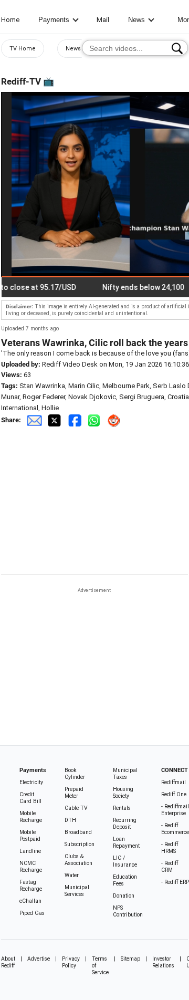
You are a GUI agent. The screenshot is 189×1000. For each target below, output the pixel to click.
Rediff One (173, 794)
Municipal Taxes (125, 773)
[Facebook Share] (75, 420)
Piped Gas (32, 913)
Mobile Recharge (30, 817)
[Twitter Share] (55, 420)
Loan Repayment (126, 842)
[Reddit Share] (115, 420)
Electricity (31, 782)
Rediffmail (173, 782)
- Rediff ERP (175, 882)
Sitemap (130, 958)
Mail (103, 20)
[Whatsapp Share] (96, 420)
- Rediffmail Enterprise (175, 810)
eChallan (30, 901)
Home (10, 20)
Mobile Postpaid (29, 835)
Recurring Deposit (124, 823)
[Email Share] (34, 420)
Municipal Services (77, 891)
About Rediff (8, 962)
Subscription (79, 844)
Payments (53, 20)
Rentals (122, 808)
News (136, 20)
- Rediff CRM (169, 866)
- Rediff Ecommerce (175, 829)
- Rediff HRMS (169, 848)
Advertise (38, 958)
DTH (70, 820)
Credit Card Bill (30, 798)
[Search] (177, 48)
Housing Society (123, 792)
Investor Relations (163, 962)
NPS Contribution (128, 911)
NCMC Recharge (30, 866)
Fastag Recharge (30, 885)
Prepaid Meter (74, 792)
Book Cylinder (75, 773)
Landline (30, 851)
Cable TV (76, 808)
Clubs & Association (78, 860)
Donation (123, 895)
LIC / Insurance (125, 861)
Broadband (78, 832)
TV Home (22, 48)
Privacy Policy (71, 962)
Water (72, 875)
